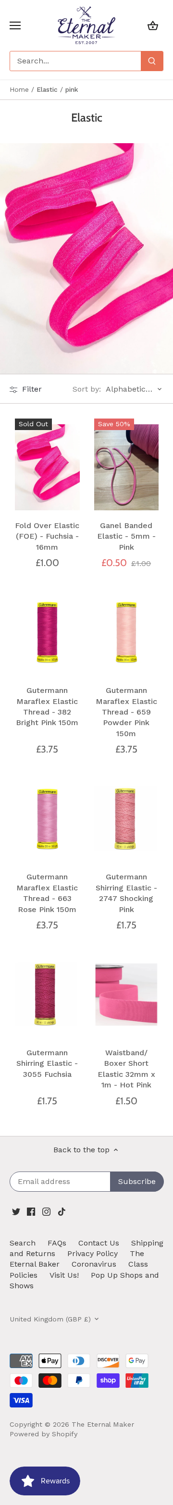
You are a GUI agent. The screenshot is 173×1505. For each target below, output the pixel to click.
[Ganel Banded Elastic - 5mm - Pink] (126, 467)
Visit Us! (64, 1275)
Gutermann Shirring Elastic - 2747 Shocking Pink (126, 892)
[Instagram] (46, 1211)
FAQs (57, 1242)
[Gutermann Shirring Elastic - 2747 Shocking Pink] (126, 818)
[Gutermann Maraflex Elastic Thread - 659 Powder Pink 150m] (126, 632)
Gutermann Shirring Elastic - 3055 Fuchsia (47, 1063)
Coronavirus (94, 1264)
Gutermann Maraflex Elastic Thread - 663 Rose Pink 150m (47, 892)
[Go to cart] (153, 25)
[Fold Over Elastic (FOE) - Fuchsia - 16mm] (47, 467)
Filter (31, 389)
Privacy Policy (92, 1253)
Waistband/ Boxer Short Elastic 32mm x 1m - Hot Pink (126, 1068)
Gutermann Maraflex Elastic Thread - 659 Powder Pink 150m (126, 712)
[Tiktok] (62, 1211)
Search (23, 1242)
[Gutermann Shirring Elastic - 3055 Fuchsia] (47, 994)
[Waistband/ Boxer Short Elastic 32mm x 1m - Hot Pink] (126, 994)
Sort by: (87, 389)
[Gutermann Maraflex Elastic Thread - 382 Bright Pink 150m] (47, 632)
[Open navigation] (15, 25)
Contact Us (98, 1242)
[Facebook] (31, 1211)
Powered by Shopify (43, 1434)
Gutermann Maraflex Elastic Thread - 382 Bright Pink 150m (47, 706)
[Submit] (152, 61)
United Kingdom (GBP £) (50, 1319)
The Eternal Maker (103, 1424)
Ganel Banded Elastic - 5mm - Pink (126, 536)
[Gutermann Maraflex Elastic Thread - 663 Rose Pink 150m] (47, 818)
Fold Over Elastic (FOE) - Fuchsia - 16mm (47, 536)
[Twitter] (16, 1211)
